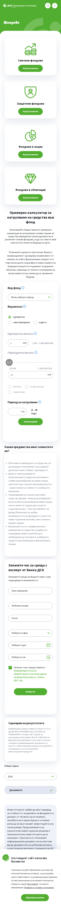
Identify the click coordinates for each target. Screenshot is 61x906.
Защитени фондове (30, 103)
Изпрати (30, 691)
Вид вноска (18, 307)
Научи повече (30, 68)
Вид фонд (17, 288)
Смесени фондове (30, 60)
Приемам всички (35, 897)
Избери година (11, 766)
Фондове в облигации (30, 190)
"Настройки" (32, 884)
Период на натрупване (25, 402)
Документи (15, 790)
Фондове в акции (30, 147)
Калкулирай (30, 421)
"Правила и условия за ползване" (39, 887)
